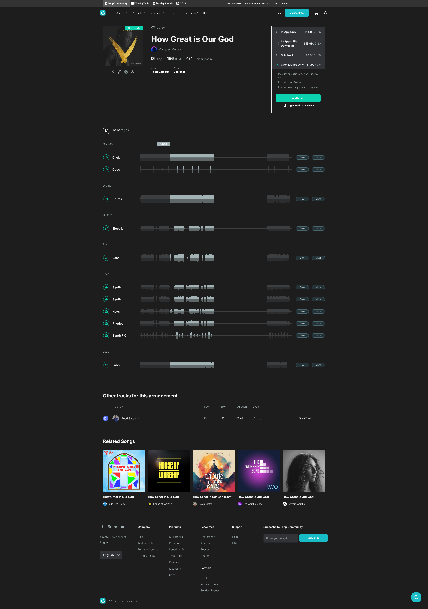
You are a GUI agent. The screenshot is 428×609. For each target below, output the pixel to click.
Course (205, 555)
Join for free (297, 12)
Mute (318, 157)
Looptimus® (176, 549)
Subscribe (313, 537)
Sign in (278, 13)
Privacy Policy (146, 555)
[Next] (323, 470)
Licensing (175, 568)
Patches (174, 562)
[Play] (106, 130)
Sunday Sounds (210, 590)
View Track (305, 418)
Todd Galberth (160, 71)
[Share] (113, 72)
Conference (208, 536)
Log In (104, 542)
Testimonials (145, 543)
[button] (123, 45)
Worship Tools (209, 584)
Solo (302, 157)
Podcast (205, 549)
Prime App (175, 543)
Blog (140, 536)
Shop (172, 575)
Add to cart (298, 98)
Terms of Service (148, 549)
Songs (119, 13)
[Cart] (316, 13)
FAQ (234, 543)
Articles (205, 543)
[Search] (326, 13)
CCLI (204, 577)
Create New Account (113, 537)
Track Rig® (175, 555)
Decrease (179, 71)
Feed (173, 13)
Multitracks (176, 536)
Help (205, 13)
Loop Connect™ (189, 13)
